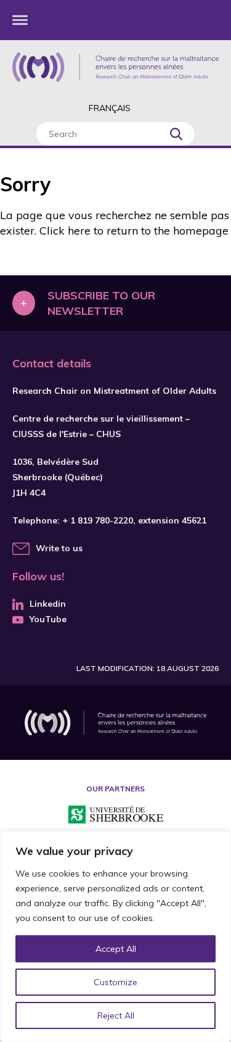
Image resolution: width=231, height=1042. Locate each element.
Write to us (59, 548)
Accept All (115, 948)
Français (110, 108)
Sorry (25, 184)
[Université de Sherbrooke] (116, 816)
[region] (115, 936)
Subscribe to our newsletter (101, 303)
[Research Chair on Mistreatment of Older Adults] (115, 67)
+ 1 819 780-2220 (97, 520)
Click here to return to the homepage (134, 230)
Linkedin (48, 603)
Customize (115, 982)
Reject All (115, 1015)
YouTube (48, 619)
